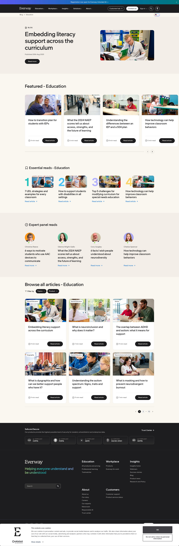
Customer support (113, 494)
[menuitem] (116, 9)
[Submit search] (58, 486)
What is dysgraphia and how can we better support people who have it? (45, 384)
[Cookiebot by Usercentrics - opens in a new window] (17, 542)
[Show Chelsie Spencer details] (128, 242)
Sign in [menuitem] (142, 9)
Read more (34, 61)
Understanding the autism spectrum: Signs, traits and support (87, 384)
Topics (39, 291)
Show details (36, 542)
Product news (135, 478)
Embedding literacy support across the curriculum (50, 41)
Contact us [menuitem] (132, 9)
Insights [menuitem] (65, 9)
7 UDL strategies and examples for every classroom (36, 194)
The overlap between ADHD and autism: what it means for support (132, 330)
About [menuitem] (88, 9)
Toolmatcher (86, 472)
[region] (89, 125)
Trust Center (147, 430)
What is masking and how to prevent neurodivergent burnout (132, 384)
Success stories (136, 472)
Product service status (114, 497)
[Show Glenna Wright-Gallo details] (62, 242)
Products (109, 466)
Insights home (135, 466)
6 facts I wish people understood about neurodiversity (102, 254)
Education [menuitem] (39, 9)
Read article (51, 140)
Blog (131, 475)
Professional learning (90, 469)
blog (21, 15)
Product (52, 291)
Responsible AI (87, 510)
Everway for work (112, 469)
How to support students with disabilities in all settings (72, 194)
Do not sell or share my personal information (157, 537)
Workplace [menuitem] (52, 9)
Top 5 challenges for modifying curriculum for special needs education (105, 194)
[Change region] (157, 15)
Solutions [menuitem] (77, 9)
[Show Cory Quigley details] (95, 242)
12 (149, 411)
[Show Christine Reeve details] (29, 242)
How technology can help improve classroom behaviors (159, 124)
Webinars (133, 469)
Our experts (86, 504)
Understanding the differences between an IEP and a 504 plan (119, 124)
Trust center (86, 513)
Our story (85, 497)
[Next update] (152, 151)
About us (85, 494)
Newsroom (86, 507)
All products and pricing (91, 466)
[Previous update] (148, 151)
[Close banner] (176, 2)
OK (157, 530)
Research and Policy (137, 482)
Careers (85, 500)
